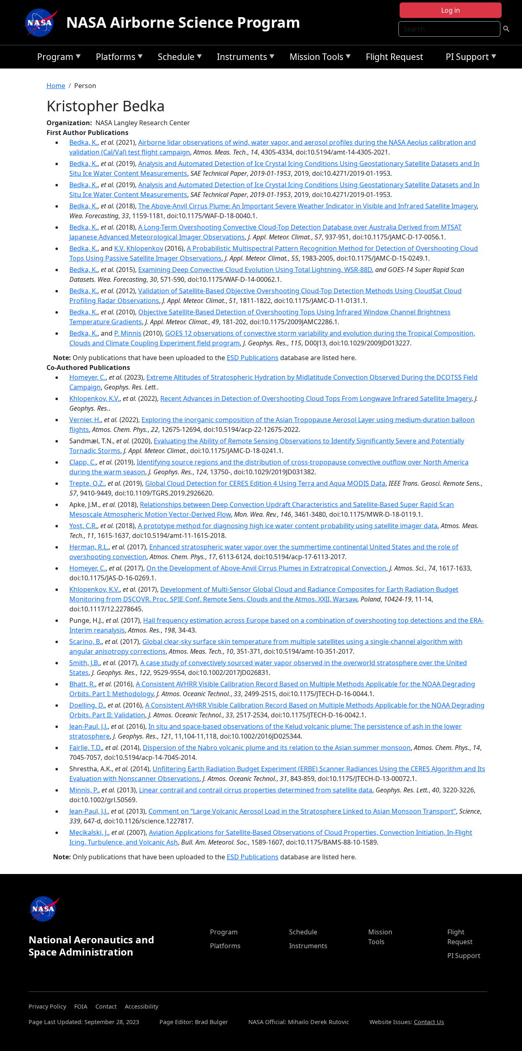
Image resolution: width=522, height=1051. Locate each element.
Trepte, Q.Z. (86, 483)
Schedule (174, 58)
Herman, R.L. (88, 546)
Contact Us (429, 1022)
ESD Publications (253, 357)
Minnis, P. (83, 789)
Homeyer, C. (87, 377)
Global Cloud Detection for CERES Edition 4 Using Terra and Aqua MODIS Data (265, 483)
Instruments (240, 58)
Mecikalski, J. (88, 832)
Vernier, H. (85, 419)
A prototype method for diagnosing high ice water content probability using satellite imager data (288, 525)
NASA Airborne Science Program (183, 22)
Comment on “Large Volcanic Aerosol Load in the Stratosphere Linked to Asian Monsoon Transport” (302, 811)
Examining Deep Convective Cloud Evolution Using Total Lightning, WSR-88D (255, 269)
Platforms (113, 58)
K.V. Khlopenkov (138, 248)
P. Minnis (128, 333)
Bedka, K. (83, 142)
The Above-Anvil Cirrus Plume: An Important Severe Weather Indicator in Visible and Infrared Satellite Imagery (307, 205)
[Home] (42, 22)
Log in (450, 10)
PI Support (465, 58)
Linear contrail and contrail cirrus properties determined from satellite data (255, 789)
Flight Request (394, 56)
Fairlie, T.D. (85, 747)
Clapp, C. (82, 462)
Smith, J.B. (84, 662)
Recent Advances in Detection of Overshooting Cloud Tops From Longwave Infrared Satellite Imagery (315, 398)
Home (55, 85)
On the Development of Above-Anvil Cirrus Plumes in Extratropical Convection (266, 568)
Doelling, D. (86, 705)
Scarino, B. (85, 641)
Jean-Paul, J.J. (88, 726)
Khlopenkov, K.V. (94, 398)
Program (53, 58)
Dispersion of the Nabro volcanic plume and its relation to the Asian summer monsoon (277, 747)
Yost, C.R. (83, 525)
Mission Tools (314, 58)
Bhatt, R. (82, 683)
